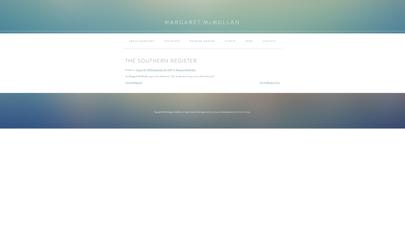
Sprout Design (213, 112)
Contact (269, 41)
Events (230, 41)
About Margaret (142, 41)
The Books (172, 41)
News (249, 41)
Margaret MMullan (202, 22)
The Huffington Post (269, 83)
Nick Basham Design (242, 112)
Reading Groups (202, 41)
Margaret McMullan (186, 70)
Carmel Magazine (133, 83)
